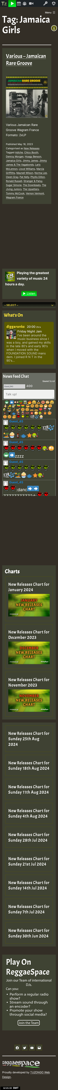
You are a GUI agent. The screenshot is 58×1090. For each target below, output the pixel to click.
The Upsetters (31, 189)
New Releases (31, 148)
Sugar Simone (14, 185)
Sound (46, 381)
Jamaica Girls (13, 160)
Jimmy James (30, 160)
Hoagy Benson (33, 156)
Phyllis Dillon (37, 176)
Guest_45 (16, 421)
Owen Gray (12, 176)
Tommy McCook (15, 193)
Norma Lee (41, 172)
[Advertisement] (29, 236)
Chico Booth (31, 152)
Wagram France (14, 197)
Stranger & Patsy (32, 180)
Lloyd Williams (27, 168)
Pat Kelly (24, 176)
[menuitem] (4, 3)
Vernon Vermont (35, 193)
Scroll (52, 381)
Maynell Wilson (24, 172)
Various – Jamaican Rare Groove (26, 60)
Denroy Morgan (14, 156)
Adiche (19, 152)
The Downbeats (32, 185)
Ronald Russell (14, 180)
